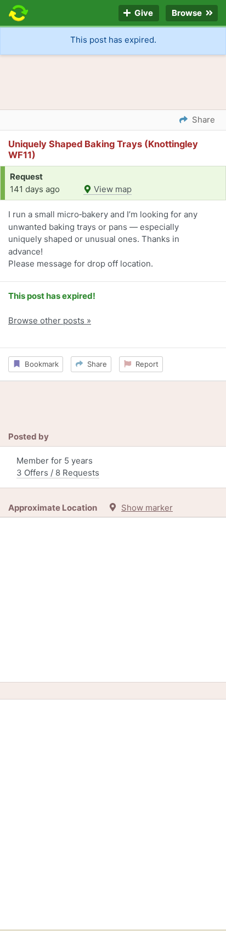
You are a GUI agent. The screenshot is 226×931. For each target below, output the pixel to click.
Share (95, 364)
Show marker (147, 507)
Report (145, 364)
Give (143, 13)
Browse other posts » (49, 320)
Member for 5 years (57, 466)
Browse (187, 13)
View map (112, 189)
